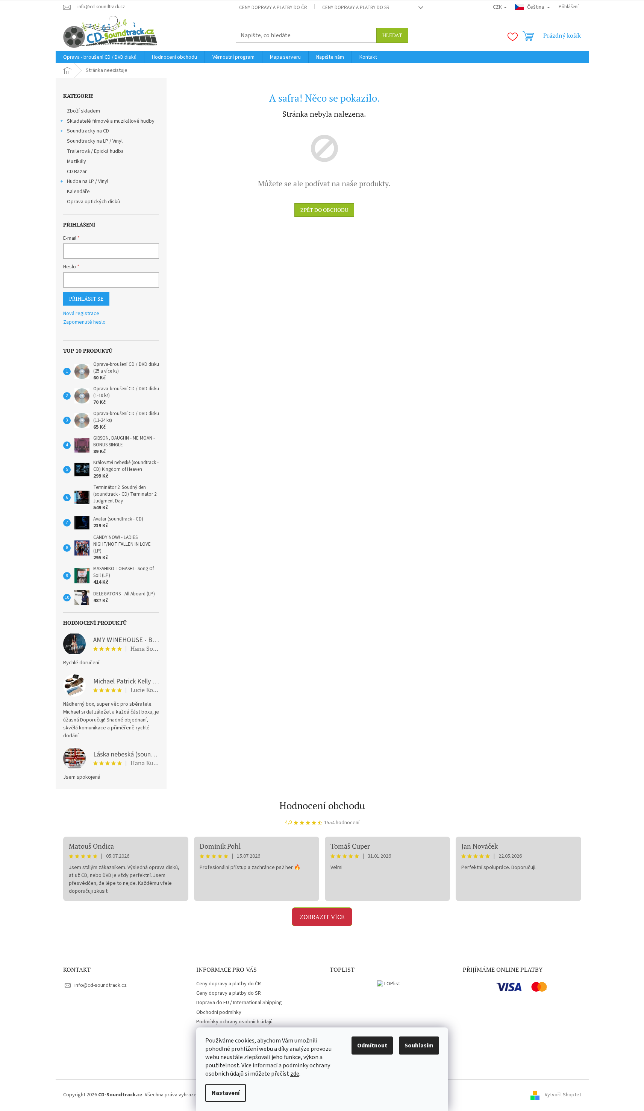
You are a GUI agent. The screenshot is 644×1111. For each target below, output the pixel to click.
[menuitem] (100, 57)
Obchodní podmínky (218, 1012)
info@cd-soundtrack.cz (100, 985)
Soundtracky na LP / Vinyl (95, 141)
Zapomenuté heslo (84, 322)
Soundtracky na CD (88, 131)
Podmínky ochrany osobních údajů (234, 1022)
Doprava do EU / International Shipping (239, 1002)
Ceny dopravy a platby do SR (355, 7)
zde (294, 1074)
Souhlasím (419, 1045)
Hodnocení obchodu (322, 805)
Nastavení (225, 1093)
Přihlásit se (86, 298)
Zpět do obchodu (324, 209)
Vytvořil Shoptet (563, 1095)
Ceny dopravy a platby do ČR (273, 7)
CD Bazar (77, 171)
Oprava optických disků (93, 201)
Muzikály (76, 161)
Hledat (392, 35)
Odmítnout (372, 1045)
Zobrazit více (322, 917)
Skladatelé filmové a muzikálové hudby (111, 121)
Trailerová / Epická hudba (95, 151)
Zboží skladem (83, 111)
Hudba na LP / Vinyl (87, 181)
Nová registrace (81, 313)
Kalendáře (78, 191)
